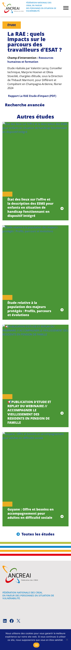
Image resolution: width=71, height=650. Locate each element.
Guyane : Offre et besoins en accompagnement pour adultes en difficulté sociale (30, 513)
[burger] (66, 8)
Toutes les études (37, 534)
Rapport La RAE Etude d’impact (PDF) (32, 96)
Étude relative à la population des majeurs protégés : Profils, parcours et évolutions (29, 308)
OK (36, 645)
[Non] (67, 639)
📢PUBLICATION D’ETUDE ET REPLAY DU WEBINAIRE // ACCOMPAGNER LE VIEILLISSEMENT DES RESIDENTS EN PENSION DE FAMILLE (29, 412)
